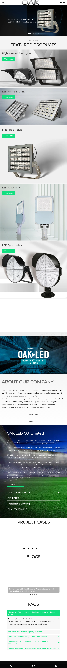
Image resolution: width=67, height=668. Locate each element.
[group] (33, 578)
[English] (64, 2)
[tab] (33, 492)
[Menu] (3, 2)
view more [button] (8, 59)
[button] (61, 2)
